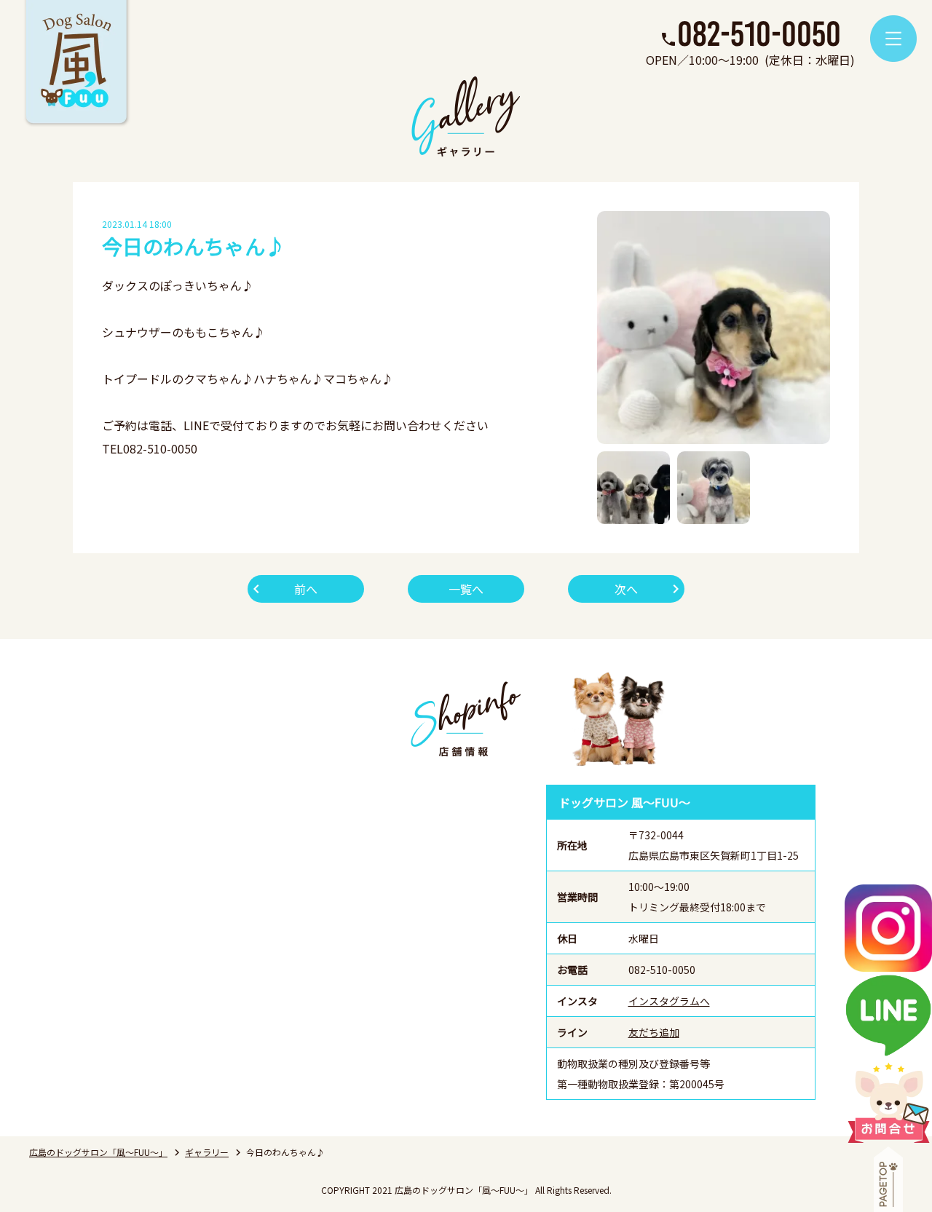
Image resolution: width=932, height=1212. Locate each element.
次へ (626, 589)
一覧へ (466, 589)
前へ (305, 589)
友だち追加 (653, 1032)
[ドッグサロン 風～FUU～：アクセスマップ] (324, 942)
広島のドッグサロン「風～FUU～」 (98, 1152)
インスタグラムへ (669, 1001)
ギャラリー (207, 1152)
